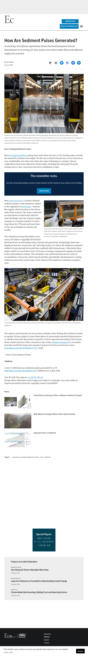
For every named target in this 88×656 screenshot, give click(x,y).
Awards (46, 640)
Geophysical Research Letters (30, 457)
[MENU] (82, 26)
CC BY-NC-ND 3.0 (35, 377)
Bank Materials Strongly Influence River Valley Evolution (54, 414)
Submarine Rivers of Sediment (45, 433)
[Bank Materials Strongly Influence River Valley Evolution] (17, 421)
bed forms (26, 206)
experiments (16, 457)
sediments (47, 457)
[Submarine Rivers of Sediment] (17, 440)
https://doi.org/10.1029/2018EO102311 (20, 371)
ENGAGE (47, 637)
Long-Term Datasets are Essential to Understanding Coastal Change (39, 581)
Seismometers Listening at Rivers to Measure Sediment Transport (58, 395)
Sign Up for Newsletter (69, 26)
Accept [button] (80, 651)
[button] (44, 184)
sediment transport (60, 342)
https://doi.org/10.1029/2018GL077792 (20, 348)
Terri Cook (10, 62)
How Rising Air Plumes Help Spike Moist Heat (29, 569)
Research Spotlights (16, 567)
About (47, 634)
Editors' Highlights (16, 578)
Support (70, 21)
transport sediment (19, 155)
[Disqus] (44, 494)
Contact (46, 643)
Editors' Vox (14, 589)
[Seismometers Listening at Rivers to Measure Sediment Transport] (17, 402)
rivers (41, 457)
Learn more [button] (8, 652)
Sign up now (44, 191)
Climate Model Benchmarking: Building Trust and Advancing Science (39, 592)
